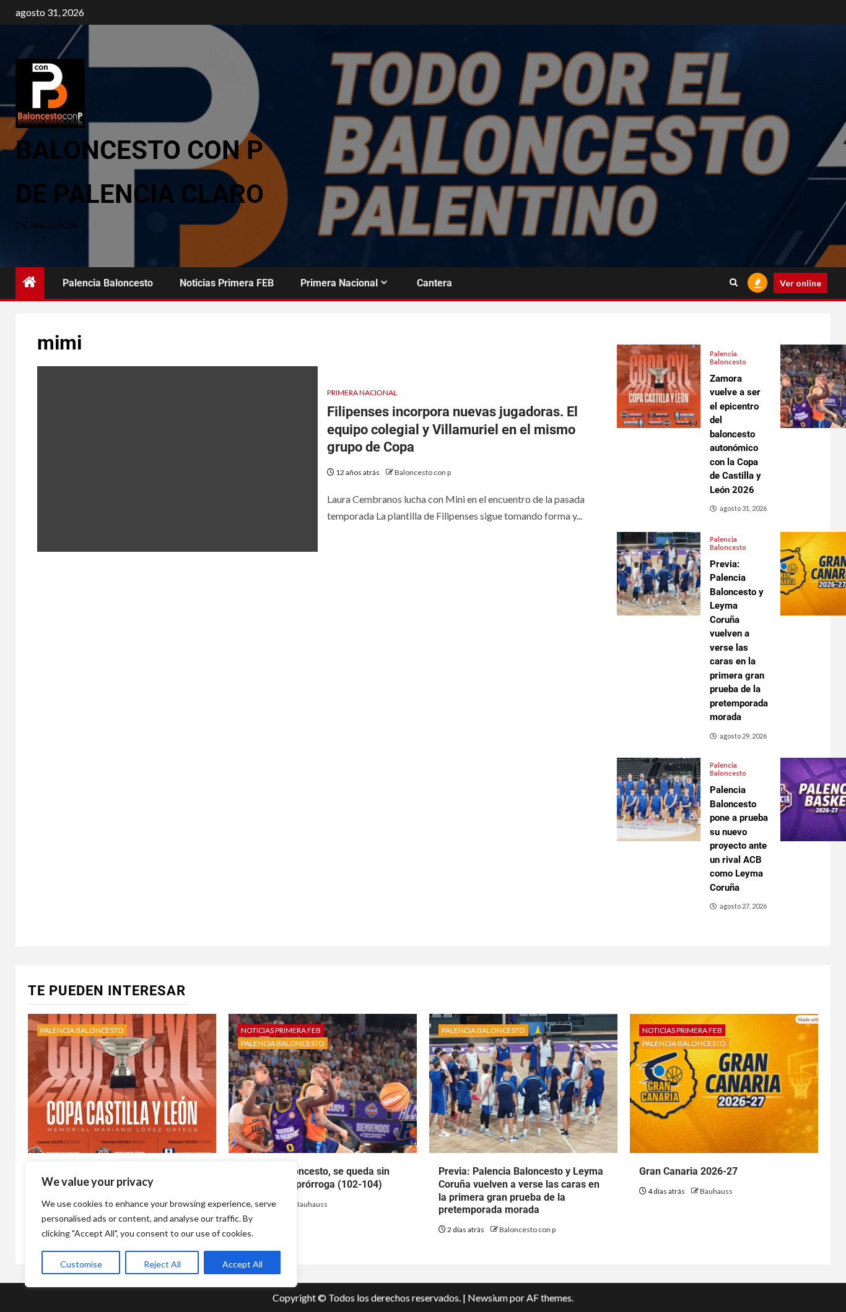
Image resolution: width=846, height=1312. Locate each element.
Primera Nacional (339, 283)
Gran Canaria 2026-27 (688, 1171)
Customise (81, 1264)
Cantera (434, 283)
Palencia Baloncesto (108, 283)
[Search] (733, 282)
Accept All (242, 1264)
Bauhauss (311, 1204)
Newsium (488, 1297)
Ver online (800, 283)
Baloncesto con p (423, 472)
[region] (161, 1224)
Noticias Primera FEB (227, 283)
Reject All (162, 1264)
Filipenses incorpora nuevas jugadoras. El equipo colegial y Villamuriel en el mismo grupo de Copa (452, 429)
